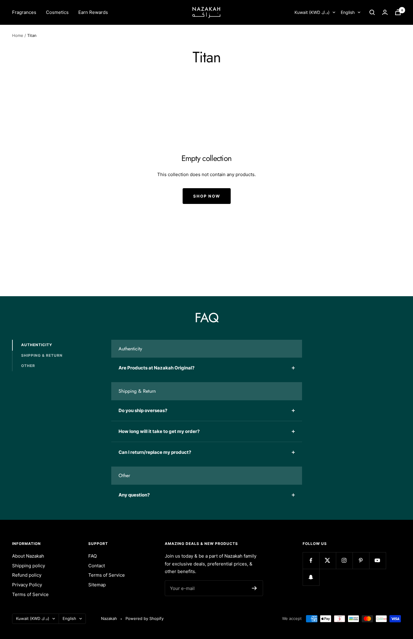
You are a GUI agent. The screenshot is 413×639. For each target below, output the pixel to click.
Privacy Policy (27, 585)
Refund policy (26, 575)
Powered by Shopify (144, 618)
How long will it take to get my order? (159, 431)
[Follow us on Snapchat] (311, 577)
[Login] (385, 12)
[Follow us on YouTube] (377, 560)
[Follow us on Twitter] (327, 560)
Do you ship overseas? (143, 410)
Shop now (206, 196)
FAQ (92, 556)
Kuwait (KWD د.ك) (312, 12)
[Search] (372, 12)
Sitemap (97, 585)
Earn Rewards (93, 12)
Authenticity (36, 344)
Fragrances (24, 12)
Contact (96, 566)
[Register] (254, 588)
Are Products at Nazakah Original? (156, 368)
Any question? (134, 495)
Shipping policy (28, 566)
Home (17, 35)
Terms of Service (30, 594)
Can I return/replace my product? (155, 452)
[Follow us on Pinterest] (361, 560)
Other (28, 365)
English (348, 12)
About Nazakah (28, 556)
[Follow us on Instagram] (344, 560)
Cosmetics (57, 12)
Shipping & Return (42, 355)
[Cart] (398, 12)
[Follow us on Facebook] (311, 560)
